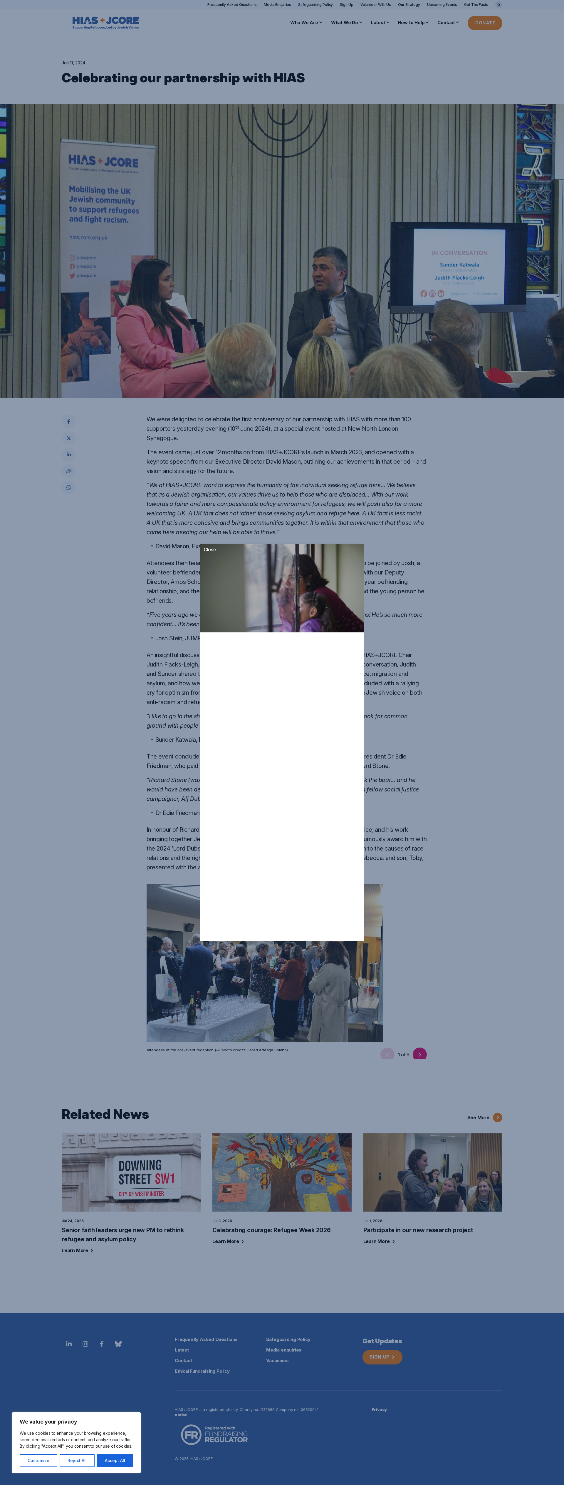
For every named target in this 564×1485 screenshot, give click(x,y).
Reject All (77, 1460)
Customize (38, 1460)
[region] (76, 1442)
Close (210, 549)
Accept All (115, 1460)
